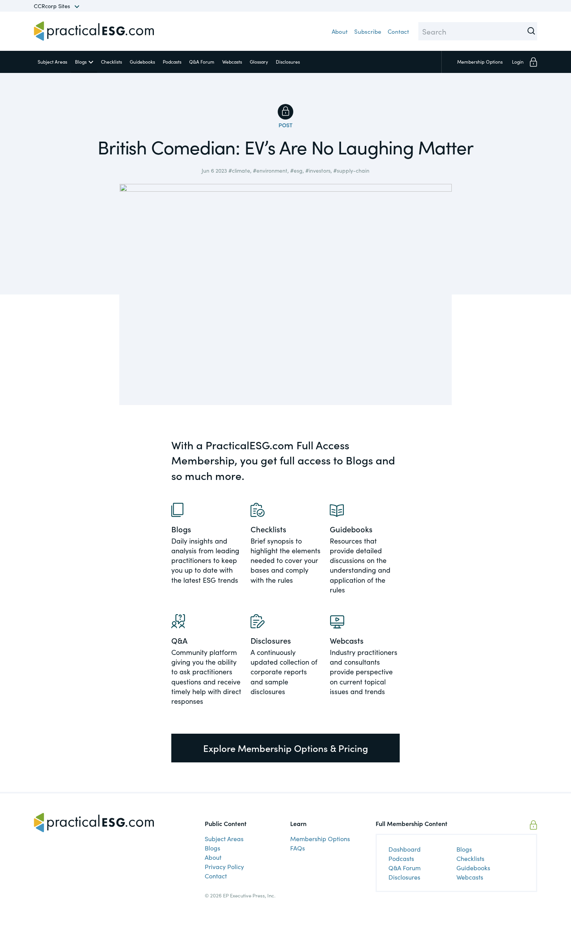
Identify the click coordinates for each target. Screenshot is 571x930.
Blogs (81, 61)
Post (285, 125)
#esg (296, 170)
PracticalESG (94, 31)
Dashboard (404, 849)
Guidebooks (142, 61)
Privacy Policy (224, 866)
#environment (270, 170)
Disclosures (288, 61)
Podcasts (172, 61)
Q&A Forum (201, 61)
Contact (398, 31)
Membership (480, 61)
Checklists (111, 61)
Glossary (259, 61)
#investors (318, 170)
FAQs (297, 847)
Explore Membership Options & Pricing (285, 747)
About (340, 31)
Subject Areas (52, 61)
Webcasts (232, 61)
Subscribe (367, 31)
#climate (239, 170)
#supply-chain (351, 170)
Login (518, 61)
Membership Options (320, 838)
